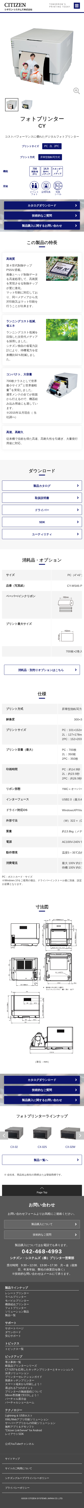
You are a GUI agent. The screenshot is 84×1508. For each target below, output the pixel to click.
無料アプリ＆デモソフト (19, 1426)
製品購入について (42, 1224)
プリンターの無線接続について (23, 1391)
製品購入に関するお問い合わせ (42, 225)
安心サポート (13, 1335)
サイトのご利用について (18, 1468)
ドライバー (42, 510)
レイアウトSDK (14, 1433)
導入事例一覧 (13, 1362)
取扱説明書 (42, 498)
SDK (42, 522)
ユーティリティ (42, 534)
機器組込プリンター (17, 1304)
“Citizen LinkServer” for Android (23, 1430)
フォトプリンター (15, 1307)
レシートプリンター (17, 1293)
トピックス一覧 (14, 1348)
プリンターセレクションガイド (23, 1376)
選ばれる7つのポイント (19, 1387)
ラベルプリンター (15, 1296)
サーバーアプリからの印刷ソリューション (30, 1423)
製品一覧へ (41, 1160)
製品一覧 (10, 1315)
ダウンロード (13, 1332)
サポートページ (14, 1328)
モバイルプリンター (17, 1300)
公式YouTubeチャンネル (19, 1443)
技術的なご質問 (42, 215)
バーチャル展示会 (15, 1398)
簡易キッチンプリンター (19, 1380)
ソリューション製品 (17, 1311)
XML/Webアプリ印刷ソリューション (27, 1419)
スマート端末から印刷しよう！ (23, 1384)
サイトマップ (12, 1458)
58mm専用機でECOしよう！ (22, 1395)
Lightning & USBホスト (19, 1415)
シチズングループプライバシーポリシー (27, 1478)
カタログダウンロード (42, 205)
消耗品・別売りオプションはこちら (41, 670)
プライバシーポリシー (17, 1487)
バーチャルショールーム (19, 1402)
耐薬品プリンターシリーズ (21, 1365)
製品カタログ (42, 485)
